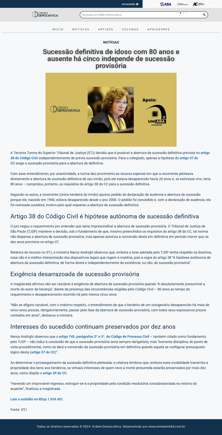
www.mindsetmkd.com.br (166, 426)
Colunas (130, 29)
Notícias (80, 29)
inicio (58, 29)
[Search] (204, 15)
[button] (148, 4)
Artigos (105, 29)
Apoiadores (158, 29)
